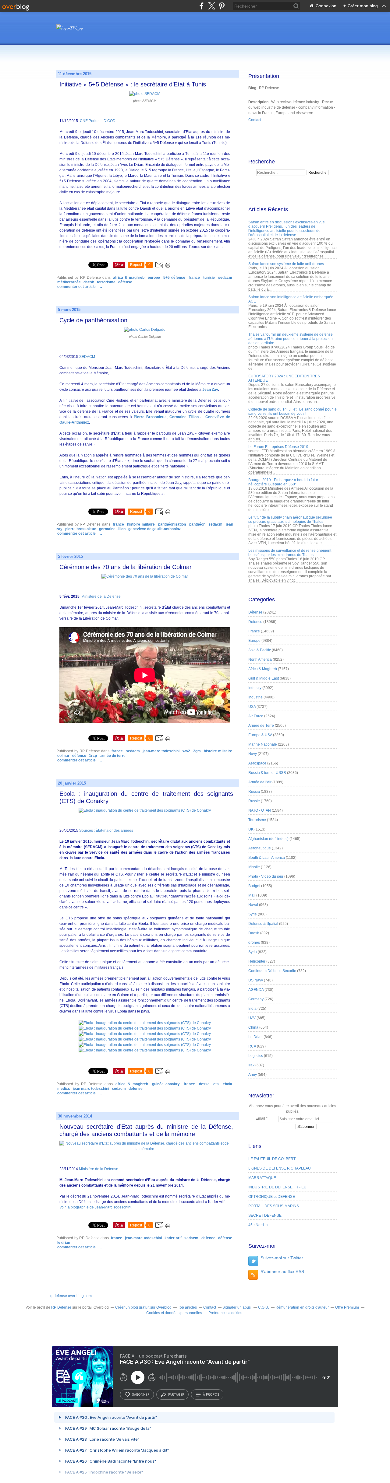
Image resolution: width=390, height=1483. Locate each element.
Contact (254, 120)
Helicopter (256, 961)
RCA (252, 1046)
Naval (253, 905)
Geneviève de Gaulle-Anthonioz (154, 529)
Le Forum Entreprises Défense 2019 (278, 447)
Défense (125, 282)
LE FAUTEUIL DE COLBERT (272, 1159)
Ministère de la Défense (100, 596)
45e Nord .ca (259, 1225)
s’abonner (141, 1394)
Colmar (63, 756)
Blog (252, 88)
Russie (254, 801)
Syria (252, 952)
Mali (251, 895)
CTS (216, 1084)
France (194, 277)
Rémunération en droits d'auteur (302, 1307)
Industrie (255, 697)
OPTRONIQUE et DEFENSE (271, 1196)
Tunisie (209, 277)
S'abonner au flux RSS (282, 1271)
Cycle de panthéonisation (93, 320)
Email (260, 1118)
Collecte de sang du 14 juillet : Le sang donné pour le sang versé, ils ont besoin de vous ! (292, 411)
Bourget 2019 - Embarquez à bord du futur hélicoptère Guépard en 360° (283, 482)
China (253, 1027)
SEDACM (225, 277)
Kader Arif (173, 1238)
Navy (252, 754)
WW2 (186, 751)
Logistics (255, 1056)
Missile (254, 867)
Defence (208, 1238)
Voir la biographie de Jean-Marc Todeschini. (95, 1207)
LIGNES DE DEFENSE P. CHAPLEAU (279, 1168)
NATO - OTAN (259, 810)
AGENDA (256, 990)
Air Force (255, 716)
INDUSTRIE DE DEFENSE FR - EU (277, 1187)
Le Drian (63, 1242)
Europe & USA (260, 735)
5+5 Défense (174, 277)
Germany (256, 999)
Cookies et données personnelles (174, 1313)
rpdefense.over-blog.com (71, 1296)
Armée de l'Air (259, 782)
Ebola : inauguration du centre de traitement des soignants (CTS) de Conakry (146, 797)
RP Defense (61, 1307)
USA (252, 707)
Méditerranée (69, 282)
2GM (197, 751)
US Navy (255, 980)
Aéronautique (259, 848)
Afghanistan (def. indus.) (268, 839)
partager (176, 1394)
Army (252, 1074)
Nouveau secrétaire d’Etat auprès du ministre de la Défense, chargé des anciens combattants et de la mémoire (146, 1130)
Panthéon (197, 524)
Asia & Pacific (259, 650)
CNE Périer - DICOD (97, 121)
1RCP (93, 756)
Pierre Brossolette (150, 417)
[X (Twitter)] (211, 5)
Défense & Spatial (263, 924)
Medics (63, 1088)
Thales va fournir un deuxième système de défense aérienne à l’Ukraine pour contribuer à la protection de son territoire (290, 338)
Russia (254, 791)
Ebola (227, 1084)
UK (251, 829)
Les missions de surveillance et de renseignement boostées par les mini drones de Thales (289, 552)
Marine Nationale (262, 744)
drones (254, 942)
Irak (251, 1065)
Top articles (187, 1307)
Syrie (252, 914)
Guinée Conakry (166, 1084)
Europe (154, 277)
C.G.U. (263, 1307)
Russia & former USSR (267, 773)
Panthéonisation (172, 524)
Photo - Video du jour (265, 876)
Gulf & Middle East (263, 678)
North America (260, 659)
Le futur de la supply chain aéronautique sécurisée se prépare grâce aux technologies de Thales (290, 519)
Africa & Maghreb (128, 277)
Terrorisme (106, 282)
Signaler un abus (237, 1307)
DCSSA (204, 1084)
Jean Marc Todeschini (91, 1088)
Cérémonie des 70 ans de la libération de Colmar (125, 567)
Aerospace (257, 763)
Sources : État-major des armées (105, 830)
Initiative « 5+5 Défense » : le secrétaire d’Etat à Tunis (132, 84)
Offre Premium (347, 1307)
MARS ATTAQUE (262, 1178)
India (252, 1008)
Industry (254, 688)
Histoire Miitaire (141, 524)
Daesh (88, 282)
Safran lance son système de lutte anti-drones (286, 264)
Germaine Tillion (183, 417)
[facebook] (201, 5)
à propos (211, 1394)
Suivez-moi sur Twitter (282, 1257)
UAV (252, 1018)
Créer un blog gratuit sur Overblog (143, 1307)
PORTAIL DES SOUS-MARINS (273, 1206)
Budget (254, 886)
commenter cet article (77, 287)
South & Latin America (266, 857)
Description (258, 102)
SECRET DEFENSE (265, 1215)
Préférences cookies (225, 1313)
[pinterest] (221, 5)
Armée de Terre (113, 756)
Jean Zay (210, 389)
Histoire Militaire (218, 751)
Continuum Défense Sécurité (272, 971)
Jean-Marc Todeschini (161, 751)
